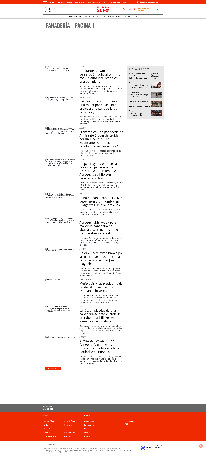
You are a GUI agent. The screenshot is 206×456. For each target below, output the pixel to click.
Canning (70, 2)
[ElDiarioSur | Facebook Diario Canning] (134, 10)
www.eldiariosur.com (50, 448)
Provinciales (68, 437)
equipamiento (89, 421)
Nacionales (47, 429)
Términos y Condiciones (50, 444)
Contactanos (129, 421)
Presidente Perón (70, 433)
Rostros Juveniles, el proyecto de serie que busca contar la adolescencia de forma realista (138, 115)
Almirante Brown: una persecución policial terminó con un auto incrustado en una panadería (99, 76)
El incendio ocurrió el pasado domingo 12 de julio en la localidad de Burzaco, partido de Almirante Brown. (100, 153)
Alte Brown (82, 67)
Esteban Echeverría (114, 16)
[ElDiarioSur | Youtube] (147, 408)
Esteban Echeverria (57, 2)
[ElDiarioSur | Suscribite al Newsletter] (162, 10)
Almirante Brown (99, 2)
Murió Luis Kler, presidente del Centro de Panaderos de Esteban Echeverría (101, 287)
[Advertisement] (104, 49)
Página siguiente (52, 369)
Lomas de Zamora (114, 2)
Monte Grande (101, 16)
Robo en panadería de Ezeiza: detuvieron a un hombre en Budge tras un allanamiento (100, 201)
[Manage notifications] (201, 446)
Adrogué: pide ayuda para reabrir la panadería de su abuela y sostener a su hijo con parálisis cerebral (98, 228)
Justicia (124, 16)
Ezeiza (88, 2)
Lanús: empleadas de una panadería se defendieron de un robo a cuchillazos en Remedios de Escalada (99, 316)
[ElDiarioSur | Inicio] (160, 416)
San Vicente (79, 2)
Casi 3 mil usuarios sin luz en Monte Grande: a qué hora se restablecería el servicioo (139, 105)
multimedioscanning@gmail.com (110, 448)
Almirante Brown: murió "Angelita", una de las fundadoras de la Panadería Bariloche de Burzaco (99, 346)
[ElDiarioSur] (48, 410)
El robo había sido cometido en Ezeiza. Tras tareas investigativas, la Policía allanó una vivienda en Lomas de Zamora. (99, 212)
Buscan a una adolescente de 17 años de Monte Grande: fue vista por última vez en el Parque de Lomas (139, 87)
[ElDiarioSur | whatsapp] (130, 10)
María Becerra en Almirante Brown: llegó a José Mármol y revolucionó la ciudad (139, 95)
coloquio (87, 433)
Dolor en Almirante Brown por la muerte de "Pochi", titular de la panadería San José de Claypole (101, 258)
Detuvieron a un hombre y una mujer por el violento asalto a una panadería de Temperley (98, 106)
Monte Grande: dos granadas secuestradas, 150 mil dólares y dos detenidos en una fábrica (139, 77)
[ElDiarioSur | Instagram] (145, 10)
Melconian (88, 429)
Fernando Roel (89, 425)
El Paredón (88, 437)
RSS (126, 424)
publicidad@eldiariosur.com (52, 450)
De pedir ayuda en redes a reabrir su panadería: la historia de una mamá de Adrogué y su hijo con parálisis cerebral (98, 171)
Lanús (125, 2)
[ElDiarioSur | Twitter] (157, 10)
